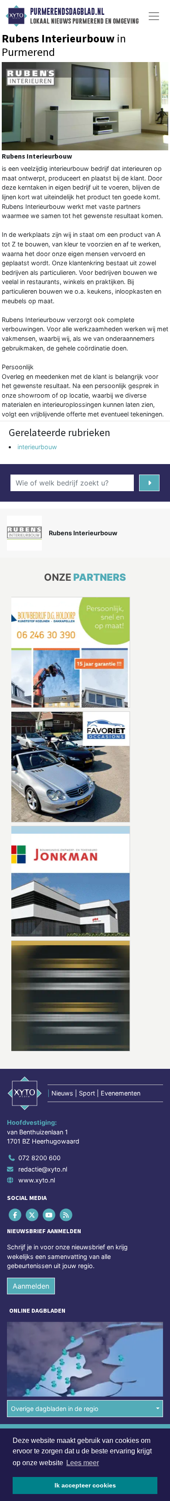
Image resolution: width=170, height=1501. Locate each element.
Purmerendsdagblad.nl (67, 11)
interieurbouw (37, 447)
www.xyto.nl (36, 1180)
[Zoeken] (149, 483)
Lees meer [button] (82, 1462)
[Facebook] (15, 1214)
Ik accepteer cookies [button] (85, 1485)
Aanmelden (31, 1286)
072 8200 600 (39, 1157)
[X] (32, 1214)
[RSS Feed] (66, 1214)
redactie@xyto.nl (42, 1169)
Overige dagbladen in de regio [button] (55, 1408)
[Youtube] (49, 1214)
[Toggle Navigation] (153, 16)
